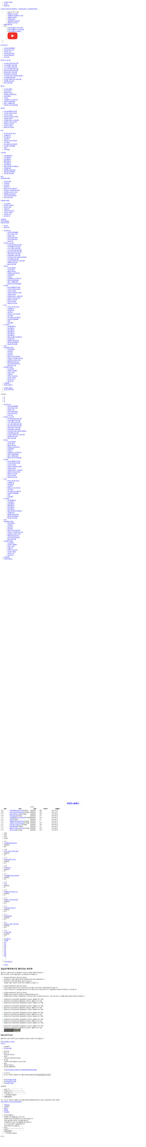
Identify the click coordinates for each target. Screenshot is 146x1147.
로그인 (6, 4)
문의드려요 (13, 815)
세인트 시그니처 (5, 60)
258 (5, 953)
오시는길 (6, 57)
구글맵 (11, 1083)
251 (5, 942)
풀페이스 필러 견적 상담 (17, 828)
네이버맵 (13, 1079)
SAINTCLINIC (19, 9)
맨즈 (2, 176)
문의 (11, 819)
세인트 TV (7, 216)
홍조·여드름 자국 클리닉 (11, 166)
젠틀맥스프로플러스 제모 (15, 15)
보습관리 (6, 185)
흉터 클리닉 (7, 161)
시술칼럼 (3, 219)
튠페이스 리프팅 (13, 22)
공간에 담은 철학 (9, 53)
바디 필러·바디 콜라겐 (10, 144)
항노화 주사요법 (9, 173)
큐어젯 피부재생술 (9, 101)
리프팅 (3, 108)
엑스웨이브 (7, 137)
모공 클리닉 (7, 159)
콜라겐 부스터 (8, 92)
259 (5, 954)
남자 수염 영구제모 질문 (17, 812)
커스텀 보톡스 (8, 89)
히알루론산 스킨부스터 (11, 99)
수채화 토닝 (7, 168)
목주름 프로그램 (9, 81)
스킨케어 (3, 152)
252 (5, 944)
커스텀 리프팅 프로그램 (11, 63)
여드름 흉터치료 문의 (16, 810)
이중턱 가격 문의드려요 (17, 823)
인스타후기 (7, 203)
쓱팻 (5, 147)
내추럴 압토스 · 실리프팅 (11, 120)
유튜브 (6, 1110)
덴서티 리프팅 (8, 125)
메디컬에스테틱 (5, 178)
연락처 (6, 1091)
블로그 (6, 1108)
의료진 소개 (7, 51)
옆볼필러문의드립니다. (16, 821)
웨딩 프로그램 (8, 197)
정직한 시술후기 (9, 205)
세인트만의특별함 (9, 48)
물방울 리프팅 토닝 (10, 170)
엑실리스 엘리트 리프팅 (11, 116)
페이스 (3, 86)
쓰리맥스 (6, 138)
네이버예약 (15, 1069)
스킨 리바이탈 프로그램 (11, 68)
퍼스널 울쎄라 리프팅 (10, 111)
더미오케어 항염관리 (10, 195)
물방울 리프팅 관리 (10, 194)
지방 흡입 (7, 149)
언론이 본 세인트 (9, 210)
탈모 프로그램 (8, 82)
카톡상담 (6, 1105)
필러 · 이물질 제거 (9, 103)
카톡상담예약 (33, 1069)
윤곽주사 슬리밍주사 (10, 94)
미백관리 (6, 183)
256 (5, 950)
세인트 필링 (7, 181)
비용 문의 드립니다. (15, 824)
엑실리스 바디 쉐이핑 (10, 140)
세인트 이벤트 (8, 212)
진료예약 (6, 1112)
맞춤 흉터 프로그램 (14, 21)
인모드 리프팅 (8, 114)
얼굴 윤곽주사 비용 (15, 814)
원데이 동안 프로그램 (10, 72)
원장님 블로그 (5, 221)
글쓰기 (6, 964)
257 (5, 951)
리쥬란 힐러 (11, 19)
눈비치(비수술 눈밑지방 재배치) (13, 75)
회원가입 (6, 5)
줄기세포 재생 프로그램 (11, 70)
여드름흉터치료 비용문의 (17, 817)
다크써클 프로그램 (9, 77)
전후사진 (6, 209)
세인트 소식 (7, 214)
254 (5, 947)
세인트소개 (4, 45)
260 (5, 956)
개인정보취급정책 (16, 1101)
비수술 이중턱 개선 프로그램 (12, 79)
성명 (5, 1089)
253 (5, 945)
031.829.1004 (7, 1048)
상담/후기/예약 (5, 200)
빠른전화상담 (8, 24)
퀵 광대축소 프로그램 (10, 74)
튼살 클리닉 (7, 162)
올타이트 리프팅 (9, 127)
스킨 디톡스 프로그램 (10, 66)
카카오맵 (13, 1081)
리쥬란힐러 (7, 96)
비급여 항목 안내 (6, 1101)
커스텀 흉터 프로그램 (10, 65)
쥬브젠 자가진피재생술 (11, 105)
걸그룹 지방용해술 (9, 146)
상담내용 (6, 1093)
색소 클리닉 (7, 157)
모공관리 (6, 186)
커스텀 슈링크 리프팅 (10, 113)
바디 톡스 (7, 142)
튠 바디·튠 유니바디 (10, 133)
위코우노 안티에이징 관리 (12, 190)
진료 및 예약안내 (9, 55)
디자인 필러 (7, 90)
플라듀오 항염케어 (9, 171)
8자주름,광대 (13, 826)
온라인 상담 (7, 207)
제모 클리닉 (7, 164)
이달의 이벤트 (8, 2)
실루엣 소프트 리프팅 (10, 122)
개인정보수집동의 (11, 1133)
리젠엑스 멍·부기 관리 (10, 192)
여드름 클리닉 (8, 155)
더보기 (3, 1043)
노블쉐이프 (7, 135)
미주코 (6, 98)
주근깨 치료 (13, 830)
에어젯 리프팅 (8, 118)
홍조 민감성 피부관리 (10, 188)
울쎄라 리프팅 (12, 17)
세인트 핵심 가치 (9, 50)
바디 (2, 130)
